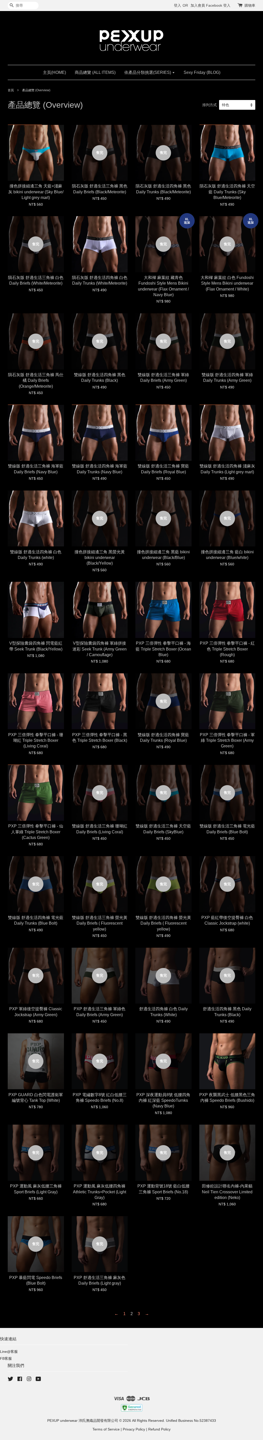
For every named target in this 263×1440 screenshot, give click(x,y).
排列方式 (209, 105)
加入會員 (198, 5)
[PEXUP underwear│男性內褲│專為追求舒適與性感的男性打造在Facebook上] (20, 1380)
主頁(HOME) (54, 72)
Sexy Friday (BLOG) (202, 72)
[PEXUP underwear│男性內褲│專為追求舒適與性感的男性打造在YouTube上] (38, 1380)
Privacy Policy (134, 1429)
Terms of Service (106, 1429)
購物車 (250, 5)
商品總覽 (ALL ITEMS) (95, 72)
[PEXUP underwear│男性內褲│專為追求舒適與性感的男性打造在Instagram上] (29, 1380)
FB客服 (6, 1359)
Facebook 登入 (218, 5)
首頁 (11, 90)
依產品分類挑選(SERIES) (148, 72)
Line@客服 (9, 1352)
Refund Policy (159, 1429)
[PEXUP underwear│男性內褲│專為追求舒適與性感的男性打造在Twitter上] (10, 1380)
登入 (177, 5)
